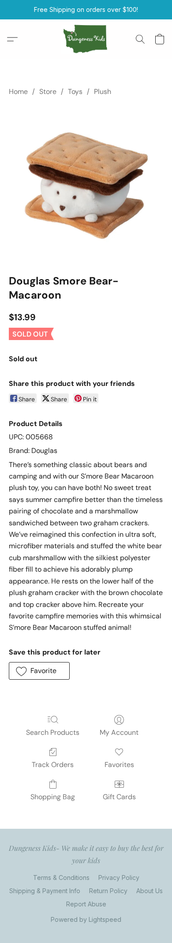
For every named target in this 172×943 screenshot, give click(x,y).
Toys (75, 91)
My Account (119, 732)
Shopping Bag (52, 796)
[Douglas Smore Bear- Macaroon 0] (86, 183)
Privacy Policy (118, 877)
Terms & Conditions (61, 877)
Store (47, 91)
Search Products (52, 732)
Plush (102, 91)
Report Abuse (86, 904)
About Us (149, 890)
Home (18, 91)
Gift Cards (119, 796)
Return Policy (108, 890)
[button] (86, 39)
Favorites (119, 764)
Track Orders (53, 764)
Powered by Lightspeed (86, 919)
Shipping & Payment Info (44, 890)
